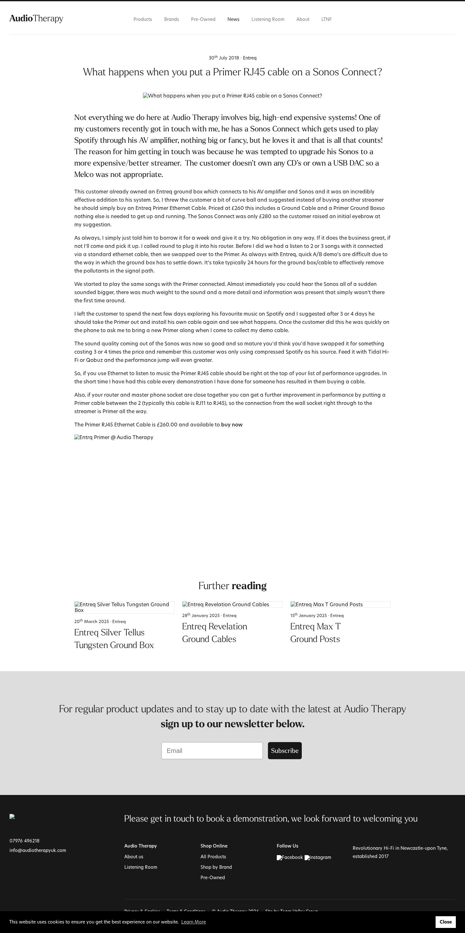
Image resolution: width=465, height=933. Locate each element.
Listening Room (267, 19)
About (302, 19)
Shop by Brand (216, 867)
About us (133, 857)
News (233, 19)
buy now (232, 425)
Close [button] (446, 922)
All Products (213, 857)
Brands (171, 19)
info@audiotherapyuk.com (37, 850)
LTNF (326, 19)
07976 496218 (24, 841)
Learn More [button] (193, 922)
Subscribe (285, 750)
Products (142, 19)
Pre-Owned (203, 19)
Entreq (250, 58)
